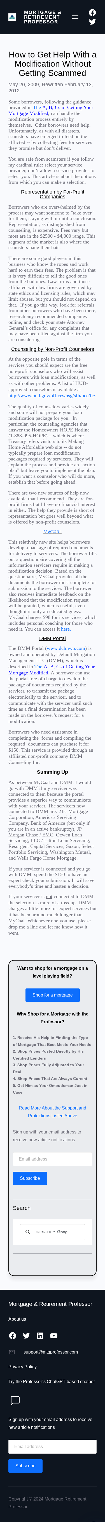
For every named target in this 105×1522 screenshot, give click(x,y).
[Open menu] (75, 17)
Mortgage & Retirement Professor (43, 17)
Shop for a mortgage (52, 995)
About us (17, 1319)
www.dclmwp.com (66, 648)
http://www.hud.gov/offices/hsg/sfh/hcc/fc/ (51, 395)
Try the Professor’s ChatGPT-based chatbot (51, 1381)
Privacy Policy (22, 1366)
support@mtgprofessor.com (51, 1352)
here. (66, 629)
